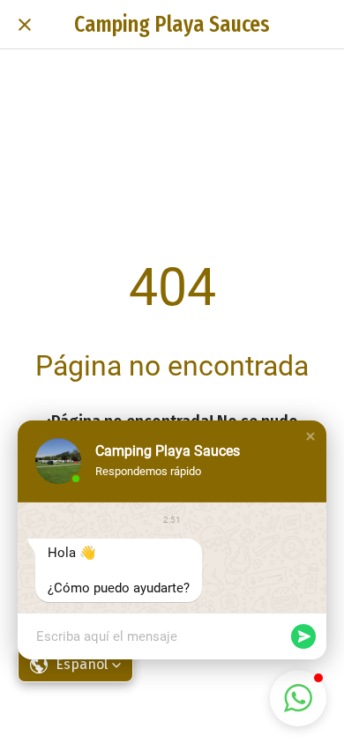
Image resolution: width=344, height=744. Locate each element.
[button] (310, 436)
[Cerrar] (24, 24)
